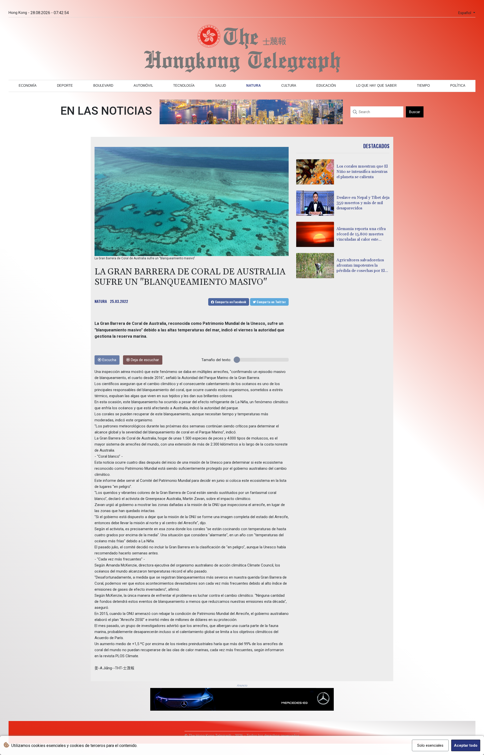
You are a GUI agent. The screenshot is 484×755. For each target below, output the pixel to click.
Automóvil (143, 85)
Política (457, 85)
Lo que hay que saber (376, 85)
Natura (253, 85)
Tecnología (184, 85)
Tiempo (423, 85)
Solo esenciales (430, 745)
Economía (28, 85)
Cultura (288, 85)
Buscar (414, 112)
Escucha (108, 360)
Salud (220, 85)
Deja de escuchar (144, 360)
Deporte (65, 85)
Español (465, 13)
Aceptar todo (465, 745)
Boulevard (103, 85)
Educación (326, 85)
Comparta (230, 302)
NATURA (101, 301)
